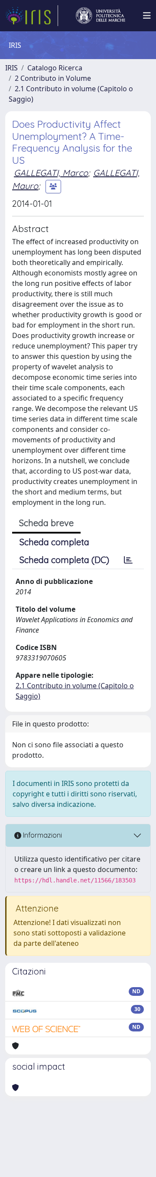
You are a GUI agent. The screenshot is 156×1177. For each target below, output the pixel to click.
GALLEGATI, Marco (51, 172)
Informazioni (41, 835)
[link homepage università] (100, 15)
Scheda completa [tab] (54, 542)
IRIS (11, 68)
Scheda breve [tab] (46, 522)
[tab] (128, 560)
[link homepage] (31, 15)
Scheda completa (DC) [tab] (64, 559)
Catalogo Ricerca (54, 68)
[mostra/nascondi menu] (147, 15)
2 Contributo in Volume (53, 78)
